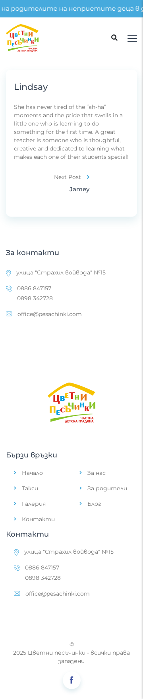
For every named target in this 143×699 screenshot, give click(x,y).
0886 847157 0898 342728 (35, 293)
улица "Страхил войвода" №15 (61, 272)
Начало (32, 472)
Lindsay (31, 87)
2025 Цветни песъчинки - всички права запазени (71, 657)
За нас (96, 472)
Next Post (67, 177)
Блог (94, 503)
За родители (107, 488)
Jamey (79, 189)
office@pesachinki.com (49, 314)
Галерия (34, 503)
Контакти (38, 519)
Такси (30, 488)
